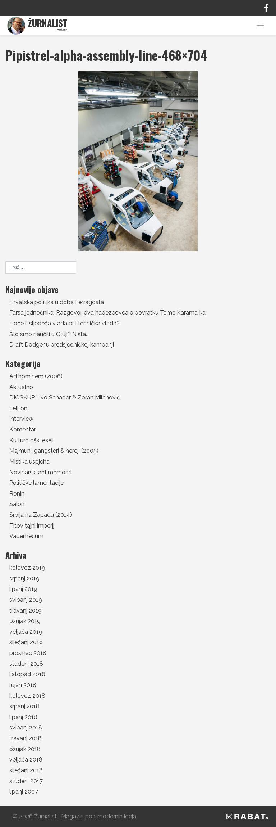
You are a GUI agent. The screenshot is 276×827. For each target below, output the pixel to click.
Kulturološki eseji (31, 440)
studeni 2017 (26, 781)
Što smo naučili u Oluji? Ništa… (48, 334)
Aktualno (21, 387)
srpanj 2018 (24, 706)
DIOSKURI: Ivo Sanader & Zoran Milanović (64, 397)
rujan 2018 (22, 685)
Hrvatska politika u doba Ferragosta (56, 302)
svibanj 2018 (25, 727)
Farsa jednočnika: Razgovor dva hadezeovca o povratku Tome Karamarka (107, 312)
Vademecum (26, 536)
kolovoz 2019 (27, 567)
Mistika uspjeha (29, 461)
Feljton (18, 408)
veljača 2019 (25, 631)
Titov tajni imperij (31, 525)
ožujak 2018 (25, 749)
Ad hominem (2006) (36, 376)
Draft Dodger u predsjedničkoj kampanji (61, 344)
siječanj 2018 (26, 770)
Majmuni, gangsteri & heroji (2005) (53, 450)
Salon (16, 504)
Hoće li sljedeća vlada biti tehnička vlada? (64, 323)
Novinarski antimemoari (40, 472)
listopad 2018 (27, 674)
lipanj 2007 (23, 791)
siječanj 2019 (26, 642)
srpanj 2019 (24, 578)
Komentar (22, 429)
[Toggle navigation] (260, 25)
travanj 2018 (25, 738)
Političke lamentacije (36, 482)
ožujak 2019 (25, 621)
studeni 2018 (26, 663)
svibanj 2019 (25, 599)
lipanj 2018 (23, 717)
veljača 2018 (25, 759)
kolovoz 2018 (27, 695)
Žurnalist (45, 816)
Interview (21, 418)
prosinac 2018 (27, 653)
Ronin (16, 493)
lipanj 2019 (23, 589)
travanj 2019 (25, 610)
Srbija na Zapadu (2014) (40, 514)
